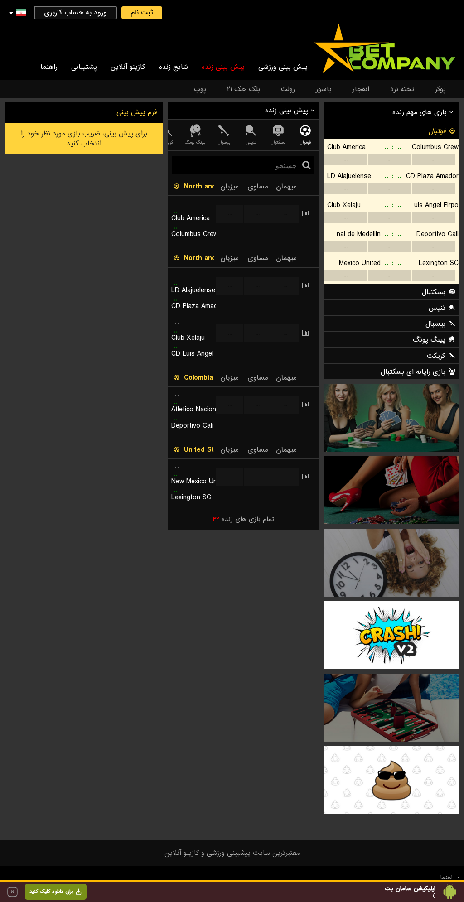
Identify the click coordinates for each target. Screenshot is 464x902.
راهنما (49, 67)
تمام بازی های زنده (243, 519)
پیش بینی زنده (223, 67)
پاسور (324, 89)
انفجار (361, 89)
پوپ (200, 89)
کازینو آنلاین (128, 67)
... (345, 159)
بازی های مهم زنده (420, 112)
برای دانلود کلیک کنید (51, 891)
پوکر (440, 89)
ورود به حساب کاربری (75, 12)
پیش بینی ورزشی (283, 67)
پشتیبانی (84, 67)
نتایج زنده (173, 67)
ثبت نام (141, 12)
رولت (288, 89)
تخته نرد (402, 89)
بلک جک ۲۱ (243, 89)
